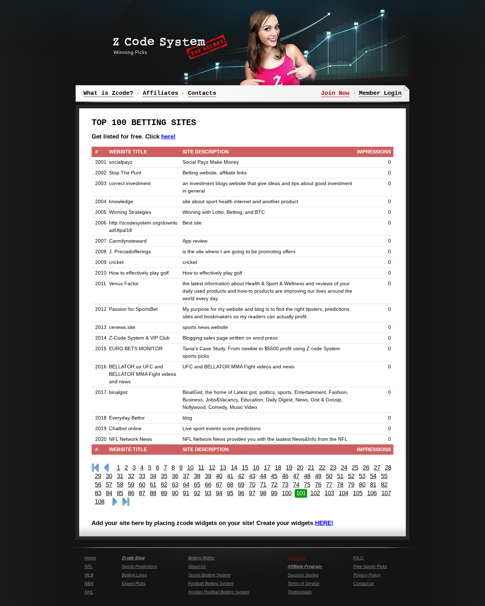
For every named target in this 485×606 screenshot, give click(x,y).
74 (296, 484)
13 (223, 467)
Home (90, 558)
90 (175, 493)
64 (186, 484)
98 (263, 493)
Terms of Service (304, 583)
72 (274, 484)
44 (263, 476)
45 (274, 476)
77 (329, 484)
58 (120, 484)
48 (307, 476)
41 (230, 476)
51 (340, 476)
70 (252, 484)
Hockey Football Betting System (218, 592)
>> (115, 502)
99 (274, 493)
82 (384, 484)
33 (142, 476)
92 (197, 493)
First (95, 468)
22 (322, 467)
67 (219, 484)
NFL (89, 566)
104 (343, 493)
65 (197, 484)
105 (358, 493)
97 (252, 493)
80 (362, 484)
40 (219, 476)
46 (285, 476)
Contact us (363, 583)
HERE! (324, 523)
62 (164, 484)
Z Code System (168, 44)
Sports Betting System (209, 575)
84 (109, 493)
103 (329, 493)
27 (377, 467)
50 (329, 476)
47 (296, 476)
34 (153, 476)
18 (278, 467)
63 (175, 484)
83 (98, 493)
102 (315, 493)
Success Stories (303, 575)
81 (373, 484)
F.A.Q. (358, 558)
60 (142, 484)
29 (98, 476)
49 (318, 476)
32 (131, 476)
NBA (89, 583)
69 (241, 484)
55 (384, 476)
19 (289, 467)
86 (131, 493)
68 (230, 484)
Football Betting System (211, 583)
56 (98, 484)
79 (351, 484)
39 (208, 476)
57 (109, 484)
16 (256, 467)
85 (120, 493)
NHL (89, 592)
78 (340, 484)
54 (373, 476)
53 (362, 476)
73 (285, 484)
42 (241, 476)
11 (201, 467)
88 (153, 493)
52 (351, 476)
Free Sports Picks (370, 566)
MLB (89, 575)
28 (388, 467)
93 (208, 493)
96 (241, 493)
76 (318, 484)
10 (190, 467)
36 (175, 476)
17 (267, 467)
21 (311, 467)
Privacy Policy (366, 575)
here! (168, 136)
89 (164, 493)
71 (263, 484)
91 (186, 493)
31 (120, 476)
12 (212, 467)
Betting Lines (134, 575)
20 (300, 467)
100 (286, 493)
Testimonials (300, 592)
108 (99, 501)
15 (245, 467)
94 (219, 493)
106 (372, 493)
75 (307, 484)
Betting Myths (201, 558)
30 (109, 476)
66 (208, 484)
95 (230, 493)
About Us (197, 566)
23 (333, 467)
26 (366, 467)
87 (142, 493)
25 (355, 467)
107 (386, 493)
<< (106, 468)
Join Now (297, 558)
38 (197, 476)
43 (252, 476)
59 (131, 484)
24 (344, 467)
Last (126, 502)
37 (186, 476)
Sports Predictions (139, 566)
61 (153, 484)
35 (164, 476)
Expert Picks (134, 583)
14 (234, 467)
